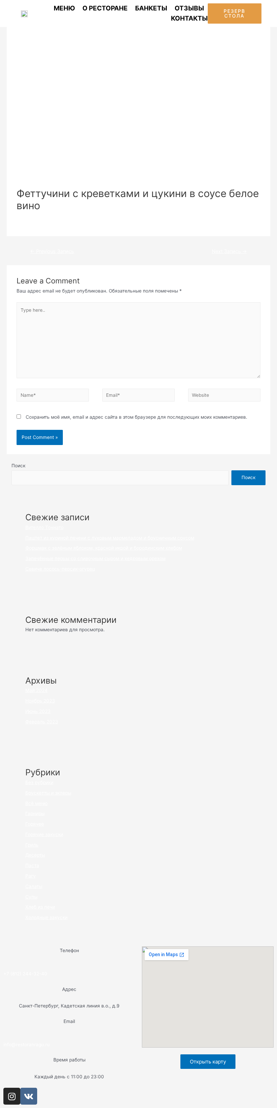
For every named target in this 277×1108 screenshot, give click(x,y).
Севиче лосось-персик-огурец (60, 569)
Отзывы (189, 8)
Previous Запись (52, 251)
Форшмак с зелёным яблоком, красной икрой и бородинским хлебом (103, 548)
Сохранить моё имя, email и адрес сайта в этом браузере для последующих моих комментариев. (136, 417)
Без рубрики (39, 782)
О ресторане (105, 8)
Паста (93, 216)
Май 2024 (36, 690)
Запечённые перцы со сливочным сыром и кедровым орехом (95, 558)
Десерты (35, 855)
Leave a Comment (37, 216)
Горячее (34, 824)
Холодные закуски (46, 917)
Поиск (18, 465)
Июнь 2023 (38, 711)
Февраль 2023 (41, 721)
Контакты (189, 18)
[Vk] (28, 1096)
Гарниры (35, 813)
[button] (234, 13)
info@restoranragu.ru (26, 1044)
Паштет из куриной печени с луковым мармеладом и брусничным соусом (109, 538)
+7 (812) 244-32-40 (25, 973)
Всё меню (72, 216)
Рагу (30, 876)
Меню (64, 8)
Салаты (33, 886)
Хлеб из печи (40, 907)
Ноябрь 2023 (40, 700)
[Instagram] (11, 1096)
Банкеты (151, 8)
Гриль (32, 845)
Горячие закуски (44, 834)
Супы (31, 896)
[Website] (224, 396)
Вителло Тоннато (44, 527)
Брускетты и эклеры (48, 793)
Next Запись (229, 251)
